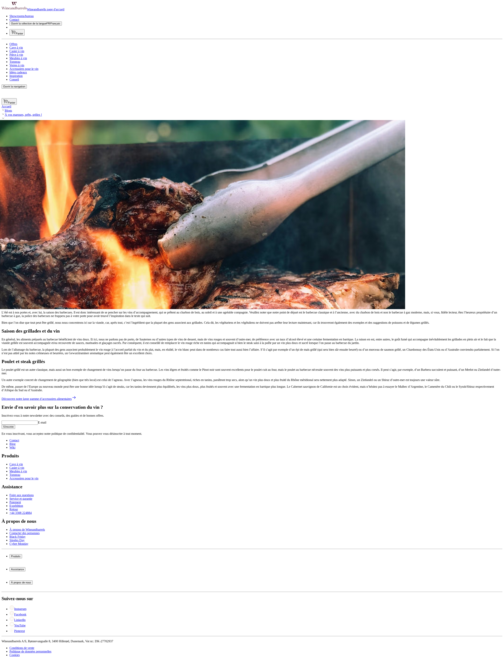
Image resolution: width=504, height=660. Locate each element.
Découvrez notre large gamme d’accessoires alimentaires (37, 398)
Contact (14, 19)
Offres (13, 44)
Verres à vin (16, 65)
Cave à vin (16, 47)
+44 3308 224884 (20, 512)
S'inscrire (8, 426)
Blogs (8, 110)
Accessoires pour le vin (23, 68)
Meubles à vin (18, 58)
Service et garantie (20, 498)
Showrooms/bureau (21, 16)
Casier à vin (16, 51)
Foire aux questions (21, 495)
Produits (15, 556)
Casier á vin (16, 467)
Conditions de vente (21, 648)
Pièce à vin (16, 54)
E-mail (42, 422)
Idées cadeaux (18, 72)
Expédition (16, 505)
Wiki (12, 447)
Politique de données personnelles (30, 651)
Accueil (6, 106)
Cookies (14, 655)
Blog (12, 444)
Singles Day (17, 540)
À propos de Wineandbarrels (27, 529)
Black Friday (17, 536)
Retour (13, 509)
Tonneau (14, 61)
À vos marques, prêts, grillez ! (23, 114)
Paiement (15, 502)
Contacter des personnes (24, 533)
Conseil (14, 79)
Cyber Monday (18, 543)
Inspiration (16, 76)
